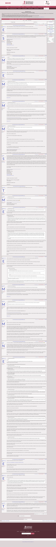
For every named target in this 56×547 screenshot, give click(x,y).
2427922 (46, 207)
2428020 (46, 459)
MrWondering (36, 154)
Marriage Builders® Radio (41, 6)
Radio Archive (48, 6)
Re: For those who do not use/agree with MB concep (19, 25)
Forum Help (47, 520)
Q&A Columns (36, 8)
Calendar (26, 20)
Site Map (35, 531)
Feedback (18, 531)
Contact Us (43, 520)
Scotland (37, 186)
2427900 (46, 195)
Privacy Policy (27, 531)
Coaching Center (28, 6)
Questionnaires (34, 6)
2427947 (46, 284)
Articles (41, 8)
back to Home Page (28, 2)
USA (2, 132)
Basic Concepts (30, 8)
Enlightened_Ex (36, 101)
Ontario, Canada (3, 162)
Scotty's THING (9, 174)
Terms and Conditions (22, 531)
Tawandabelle (36, 195)
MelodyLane (37, 25)
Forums (24, 20)
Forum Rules (3, 520)
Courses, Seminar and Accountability (15, 6)
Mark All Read (7, 520)
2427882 (46, 25)
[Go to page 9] (46, 23)
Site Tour (19, 8)
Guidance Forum (46, 8)
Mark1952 (37, 341)
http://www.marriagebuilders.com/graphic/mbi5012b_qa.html (15, 462)
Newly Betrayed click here (10, 175)
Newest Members (51, 29)
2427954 (46, 319)
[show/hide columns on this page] (54, 20)
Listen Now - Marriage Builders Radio (47, 3)
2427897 (46, 154)
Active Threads (29, 20)
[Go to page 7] (38, 23)
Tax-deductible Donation (13, 8)
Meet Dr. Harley (24, 8)
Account (38, 531)
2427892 (46, 124)
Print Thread (3, 23)
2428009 (46, 341)
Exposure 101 (8, 97)
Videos (23, 6)
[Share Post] (43, 25)
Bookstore (7, 6)
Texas (2, 88)
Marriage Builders (51, 520)
